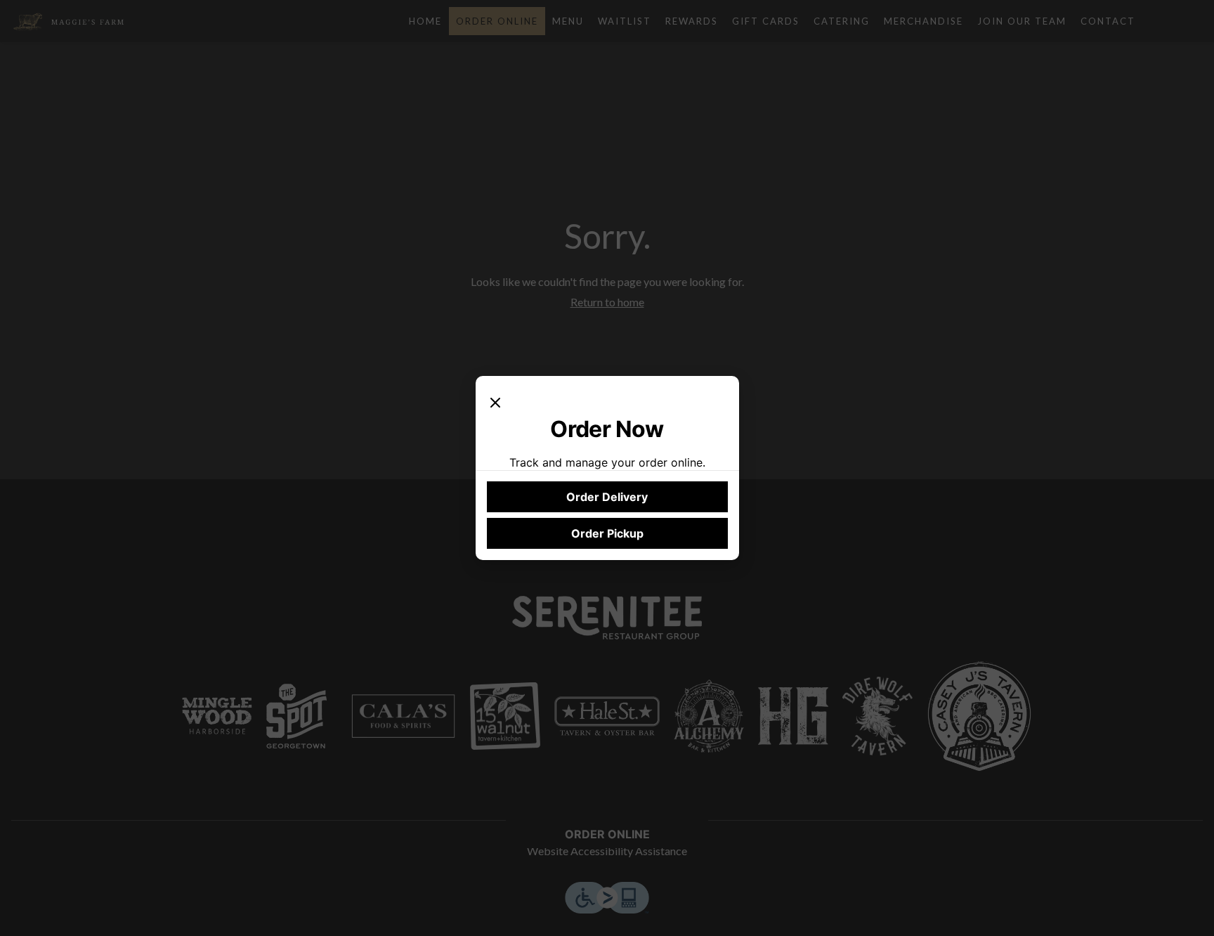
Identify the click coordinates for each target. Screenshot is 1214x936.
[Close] (495, 401)
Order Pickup (607, 533)
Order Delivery (607, 497)
